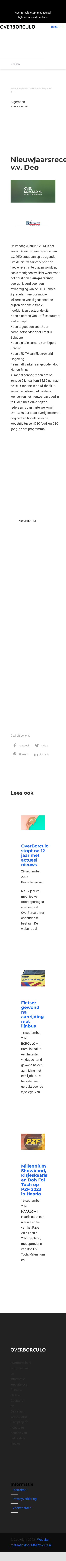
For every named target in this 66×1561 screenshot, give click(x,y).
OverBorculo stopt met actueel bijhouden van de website (33, 15)
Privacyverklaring (25, 1499)
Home (13, 88)
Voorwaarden (22, 1508)
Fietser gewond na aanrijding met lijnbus (32, 1014)
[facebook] (12, 1456)
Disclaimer (20, 1490)
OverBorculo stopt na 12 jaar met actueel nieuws (35, 855)
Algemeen (23, 88)
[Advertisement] (27, 128)
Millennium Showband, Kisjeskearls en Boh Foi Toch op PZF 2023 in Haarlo (34, 1179)
